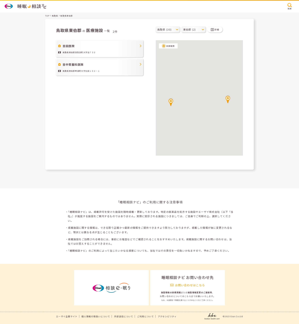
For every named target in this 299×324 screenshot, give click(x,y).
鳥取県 (55, 15)
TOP (47, 15)
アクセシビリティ (167, 316)
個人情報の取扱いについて (95, 316)
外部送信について (123, 316)
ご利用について (145, 316)
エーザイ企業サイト (67, 316)
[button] (228, 99)
